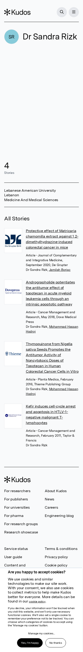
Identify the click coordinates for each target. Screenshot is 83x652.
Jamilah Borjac (60, 270)
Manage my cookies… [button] (41, 633)
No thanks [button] (55, 642)
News (49, 499)
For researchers (17, 491)
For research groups (21, 524)
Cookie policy (56, 565)
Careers (51, 507)
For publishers (16, 499)
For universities (17, 507)
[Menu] (74, 12)
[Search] (62, 12)
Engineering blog (59, 515)
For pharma (14, 515)
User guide (13, 557)
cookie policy (37, 601)
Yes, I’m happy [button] (30, 642)
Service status (16, 549)
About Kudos (56, 491)
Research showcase (21, 532)
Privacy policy (56, 557)
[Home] (17, 12)
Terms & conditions (61, 549)
